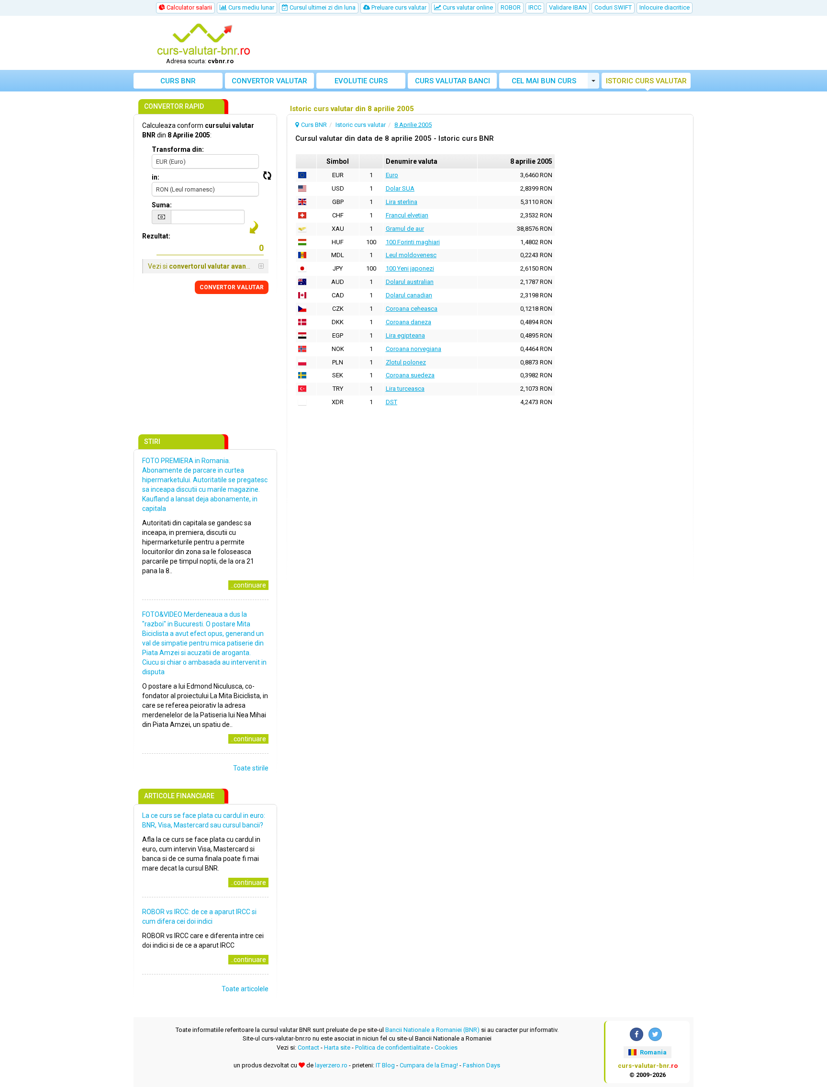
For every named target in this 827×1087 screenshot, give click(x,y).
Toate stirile (250, 768)
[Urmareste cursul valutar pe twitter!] (655, 1034)
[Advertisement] (484, 43)
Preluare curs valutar (398, 7)
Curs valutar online (467, 7)
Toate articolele (245, 989)
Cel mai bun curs (544, 81)
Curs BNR (178, 81)
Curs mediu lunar (250, 7)
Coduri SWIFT (613, 7)
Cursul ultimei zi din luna (322, 7)
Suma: (162, 205)
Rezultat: (156, 236)
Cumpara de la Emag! (429, 1065)
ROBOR (511, 7)
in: (155, 177)
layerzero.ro (331, 1065)
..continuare (248, 585)
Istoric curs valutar (646, 81)
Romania (652, 1052)
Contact (308, 1047)
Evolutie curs (361, 81)
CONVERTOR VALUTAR (232, 287)
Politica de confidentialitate (392, 1047)
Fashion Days (481, 1065)
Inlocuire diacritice (664, 7)
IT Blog (385, 1065)
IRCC (534, 7)
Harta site (337, 1047)
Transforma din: (178, 149)
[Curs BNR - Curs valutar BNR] (203, 40)
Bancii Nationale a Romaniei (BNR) (432, 1029)
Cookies (446, 1047)
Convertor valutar (269, 81)
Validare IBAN (568, 7)
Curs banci (452, 81)
